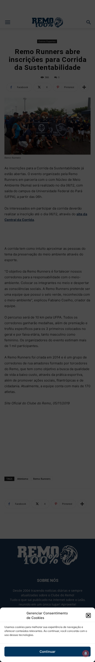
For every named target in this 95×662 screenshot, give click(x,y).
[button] (88, 615)
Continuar (47, 651)
